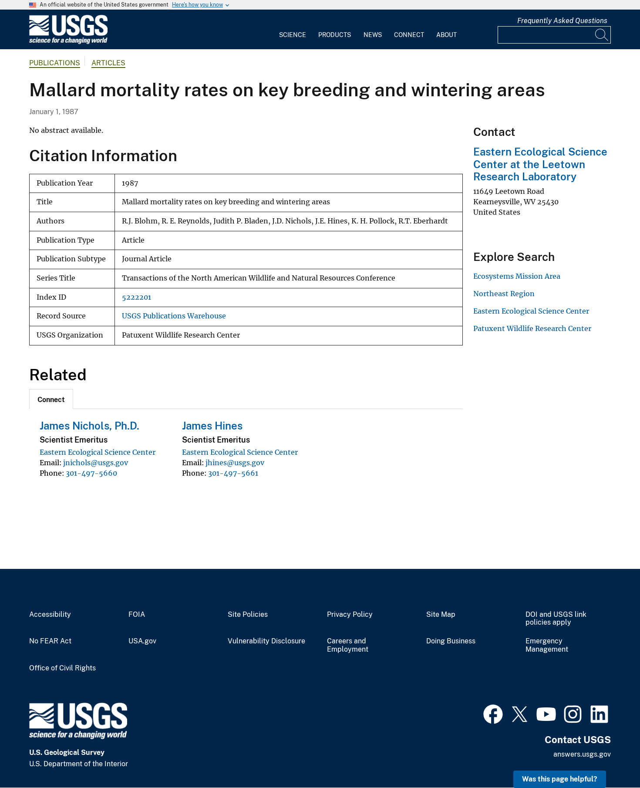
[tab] (51, 399)
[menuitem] (292, 29)
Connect (409, 34)
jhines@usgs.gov (234, 462)
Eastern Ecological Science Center (97, 452)
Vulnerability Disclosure (266, 641)
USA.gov (142, 641)
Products (334, 34)
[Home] (68, 42)
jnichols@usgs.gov (95, 462)
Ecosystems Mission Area (516, 276)
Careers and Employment (347, 645)
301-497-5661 (233, 473)
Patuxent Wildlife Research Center (532, 328)
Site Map (440, 615)
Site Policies (248, 615)
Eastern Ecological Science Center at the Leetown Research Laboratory (540, 164)
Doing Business (450, 641)
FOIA (136, 615)
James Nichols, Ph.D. (89, 425)
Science (292, 34)
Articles (108, 63)
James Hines (212, 425)
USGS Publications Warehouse (174, 316)
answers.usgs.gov (582, 754)
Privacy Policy (350, 615)
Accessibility (50, 615)
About (446, 34)
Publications (54, 63)
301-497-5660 (91, 473)
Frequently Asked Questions (562, 21)
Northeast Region (504, 293)
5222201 (136, 297)
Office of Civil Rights (62, 668)
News (373, 34)
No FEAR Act (50, 641)
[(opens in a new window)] (493, 713)
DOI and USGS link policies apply (555, 619)
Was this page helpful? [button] (559, 779)
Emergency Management (546, 645)
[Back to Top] (608, 756)
